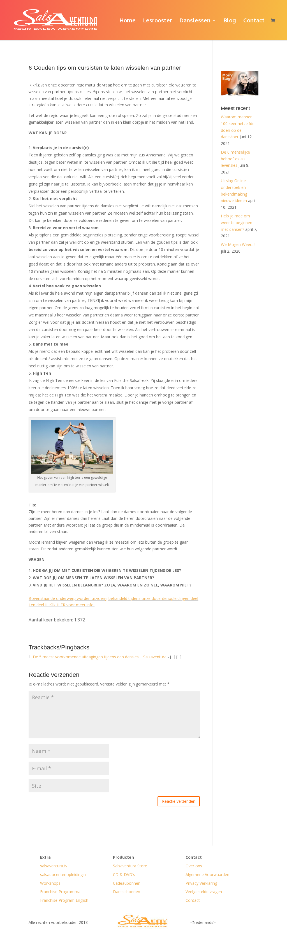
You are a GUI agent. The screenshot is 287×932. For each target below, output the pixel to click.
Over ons (194, 865)
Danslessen (194, 21)
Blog (229, 21)
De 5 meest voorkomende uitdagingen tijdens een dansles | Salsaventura (99, 656)
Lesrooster (157, 21)
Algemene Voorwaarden (207, 874)
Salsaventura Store (130, 865)
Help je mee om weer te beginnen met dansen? (236, 222)
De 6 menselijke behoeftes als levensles (235, 158)
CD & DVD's (124, 874)
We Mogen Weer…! (238, 244)
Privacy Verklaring (201, 883)
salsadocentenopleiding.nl (63, 874)
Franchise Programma (60, 891)
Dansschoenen (126, 891)
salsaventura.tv (53, 865)
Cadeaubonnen (126, 883)
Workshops (50, 883)
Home (127, 21)
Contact (254, 21)
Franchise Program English (64, 900)
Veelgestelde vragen (204, 891)
